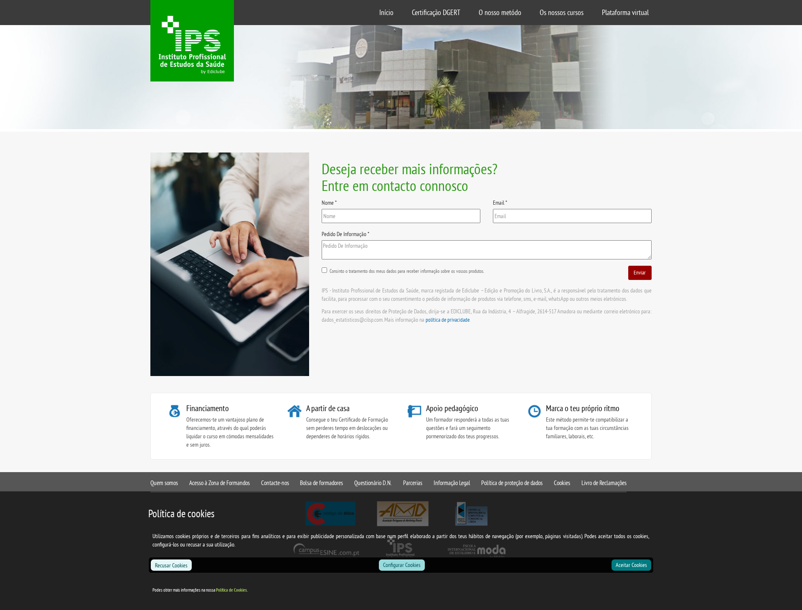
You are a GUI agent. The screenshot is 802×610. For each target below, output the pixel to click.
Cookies (562, 483)
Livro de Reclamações (604, 483)
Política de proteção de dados (512, 483)
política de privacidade (448, 319)
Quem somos (164, 483)
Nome (329, 202)
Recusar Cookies (171, 565)
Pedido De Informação (345, 234)
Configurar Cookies (402, 565)
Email (500, 202)
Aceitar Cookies (631, 565)
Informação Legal (452, 483)
